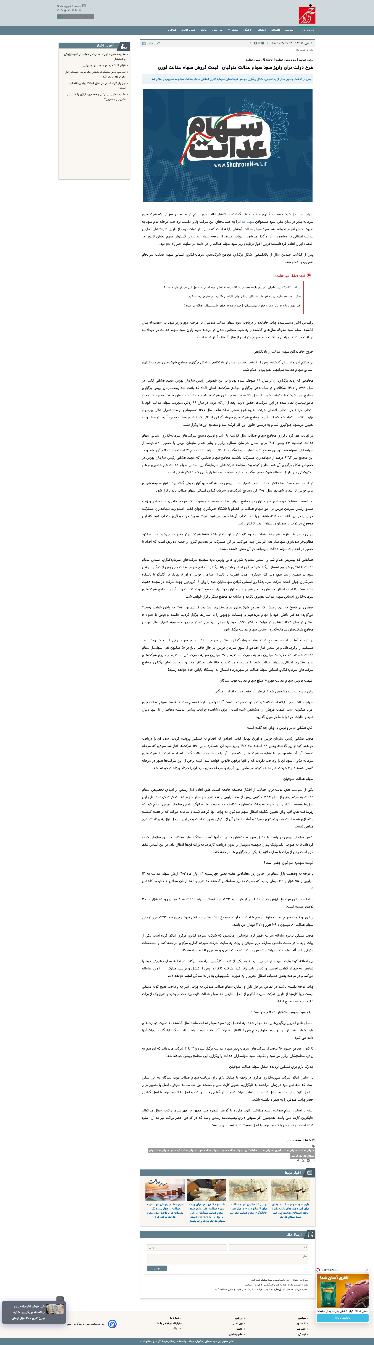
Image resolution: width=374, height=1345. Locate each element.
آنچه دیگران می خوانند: (290, 275)
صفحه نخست (306, 30)
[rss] (79, 10)
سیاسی (289, 30)
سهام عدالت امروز (286, 1150)
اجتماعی (261, 30)
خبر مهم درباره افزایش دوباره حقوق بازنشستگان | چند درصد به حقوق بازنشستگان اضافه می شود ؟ (242, 305)
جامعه (204, 30)
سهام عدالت (306, 1150)
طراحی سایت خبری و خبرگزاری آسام (85, 1324)
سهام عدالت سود (208, 1150)
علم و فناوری (188, 30)
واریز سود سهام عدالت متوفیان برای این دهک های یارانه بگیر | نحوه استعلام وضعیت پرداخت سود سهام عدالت (290, 1211)
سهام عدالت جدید (232, 1150)
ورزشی (234, 30)
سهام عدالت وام (159, 1150)
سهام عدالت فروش (302, 1156)
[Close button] (367, 1270)
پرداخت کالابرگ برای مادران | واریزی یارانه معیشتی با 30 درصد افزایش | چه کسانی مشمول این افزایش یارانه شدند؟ (232, 287)
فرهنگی (247, 30)
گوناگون (172, 30)
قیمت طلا (300, 50)
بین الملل (217, 30)
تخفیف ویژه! (342, 1318)
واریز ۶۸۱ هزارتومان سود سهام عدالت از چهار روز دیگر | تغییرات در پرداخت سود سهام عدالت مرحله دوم (165, 1211)
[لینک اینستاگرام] (176, 1329)
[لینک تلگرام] (309, 1161)
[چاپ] (150, 44)
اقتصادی (275, 30)
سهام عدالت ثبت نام (183, 1150)
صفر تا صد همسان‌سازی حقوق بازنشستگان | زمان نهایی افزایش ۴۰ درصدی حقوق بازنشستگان (245, 296)
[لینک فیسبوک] (299, 1161)
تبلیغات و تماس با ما (168, 1323)
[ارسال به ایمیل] (144, 44)
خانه (311, 50)
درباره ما (175, 1318)
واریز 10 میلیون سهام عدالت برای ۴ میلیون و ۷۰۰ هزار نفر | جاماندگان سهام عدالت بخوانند (248, 1209)
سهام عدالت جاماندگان (259, 1150)
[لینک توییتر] (304, 1161)
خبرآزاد (198, 1341)
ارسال (157, 1268)
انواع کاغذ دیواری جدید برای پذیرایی (104, 65)
